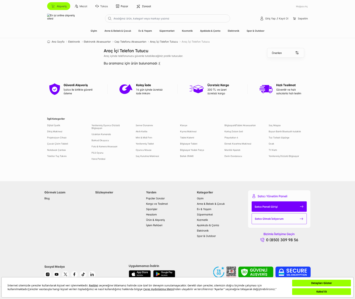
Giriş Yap (270, 18)
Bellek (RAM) (187, 156)
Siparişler (151, 209)
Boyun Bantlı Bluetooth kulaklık (285, 131)
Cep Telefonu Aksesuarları (130, 41)
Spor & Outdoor (255, 30)
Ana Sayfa (58, 41)
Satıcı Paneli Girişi (266, 206)
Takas (104, 6)
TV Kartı (273, 150)
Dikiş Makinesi (54, 131)
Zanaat (146, 6)
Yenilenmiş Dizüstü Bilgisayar (284, 156)
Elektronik (233, 30)
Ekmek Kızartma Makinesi (237, 143)
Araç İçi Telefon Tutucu (164, 41)
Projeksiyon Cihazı (57, 137)
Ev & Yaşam (145, 30)
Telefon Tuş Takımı (57, 156)
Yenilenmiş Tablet (145, 143)
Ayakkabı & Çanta (210, 30)
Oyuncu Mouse (143, 150)
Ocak (271, 143)
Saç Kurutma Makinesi (147, 156)
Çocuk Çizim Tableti (57, 143)
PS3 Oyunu (97, 152)
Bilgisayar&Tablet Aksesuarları (240, 125)
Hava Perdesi (98, 158)
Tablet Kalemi (187, 137)
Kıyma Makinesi (188, 131)
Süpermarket (167, 30)
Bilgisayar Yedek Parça (192, 150)
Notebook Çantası (56, 150)
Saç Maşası (275, 125)
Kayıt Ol (283, 18)
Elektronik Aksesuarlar (97, 41)
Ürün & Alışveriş (155, 219)
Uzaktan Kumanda (101, 134)
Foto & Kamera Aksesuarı (104, 146)
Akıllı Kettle (141, 131)
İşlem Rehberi (154, 225)
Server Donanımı (144, 125)
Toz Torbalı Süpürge (279, 137)
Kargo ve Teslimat (157, 203)
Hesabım (151, 214)
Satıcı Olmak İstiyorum (269, 218)
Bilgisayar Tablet (188, 143)
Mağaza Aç (302, 6)
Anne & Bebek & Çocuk (117, 30)
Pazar (124, 6)
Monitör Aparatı (232, 150)
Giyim (94, 30)
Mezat (83, 6)
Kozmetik (187, 30)
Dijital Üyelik (53, 125)
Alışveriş (62, 6)
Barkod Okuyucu (100, 140)
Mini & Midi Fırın (144, 137)
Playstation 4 (231, 137)
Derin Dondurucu (233, 156)
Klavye (183, 125)
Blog (47, 198)
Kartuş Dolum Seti (233, 131)
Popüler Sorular (155, 198)
